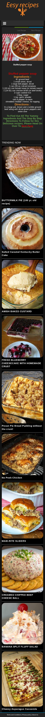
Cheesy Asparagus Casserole (19, 709)
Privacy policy (27, 715)
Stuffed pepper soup (22, 65)
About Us (35, 715)
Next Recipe (36, 30)
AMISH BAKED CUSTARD (17, 311)
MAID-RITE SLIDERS (14, 541)
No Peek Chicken (12, 477)
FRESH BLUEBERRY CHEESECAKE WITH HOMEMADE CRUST (21, 363)
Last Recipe (21, 30)
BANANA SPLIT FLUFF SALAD (20, 646)
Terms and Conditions (14, 715)
